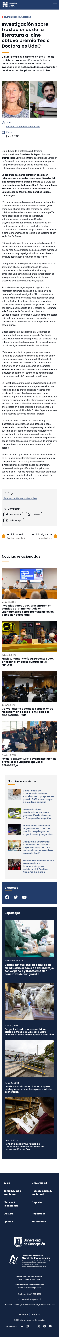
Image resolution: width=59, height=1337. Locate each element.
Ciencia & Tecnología (10, 1204)
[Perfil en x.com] (39, 1326)
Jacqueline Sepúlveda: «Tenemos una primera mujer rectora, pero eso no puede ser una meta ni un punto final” (38, 847)
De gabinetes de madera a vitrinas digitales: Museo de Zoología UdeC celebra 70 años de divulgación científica (29, 1032)
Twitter (36, 514)
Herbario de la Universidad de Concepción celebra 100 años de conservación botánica (24, 1147)
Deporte (37, 1202)
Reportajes (38, 1213)
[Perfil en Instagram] (27, 1326)
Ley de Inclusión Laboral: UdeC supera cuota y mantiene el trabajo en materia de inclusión (28, 1089)
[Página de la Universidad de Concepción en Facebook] (33, 1326)
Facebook (15, 514)
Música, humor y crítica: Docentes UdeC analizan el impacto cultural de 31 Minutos (28, 661)
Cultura (8, 1213)
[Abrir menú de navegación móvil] (55, 5)
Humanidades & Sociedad (17, 16)
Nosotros (23, 1314)
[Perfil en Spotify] (44, 1326)
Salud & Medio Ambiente (12, 1192)
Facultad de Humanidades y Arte (20, 498)
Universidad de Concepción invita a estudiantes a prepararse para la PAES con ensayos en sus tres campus (38, 796)
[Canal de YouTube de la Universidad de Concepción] (50, 1326)
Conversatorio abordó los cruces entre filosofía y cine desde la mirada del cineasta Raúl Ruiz (27, 711)
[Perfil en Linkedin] (21, 1326)
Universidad (39, 1183)
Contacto (35, 1314)
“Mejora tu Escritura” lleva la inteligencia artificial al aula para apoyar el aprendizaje (29, 761)
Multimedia (39, 1221)
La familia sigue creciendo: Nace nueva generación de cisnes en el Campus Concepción (37, 814)
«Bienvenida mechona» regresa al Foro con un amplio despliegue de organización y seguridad (38, 830)
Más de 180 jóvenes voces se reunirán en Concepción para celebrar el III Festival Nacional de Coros (38, 866)
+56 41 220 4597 (33, 1294)
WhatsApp (16, 520)
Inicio (6, 1183)
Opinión (8, 1221)
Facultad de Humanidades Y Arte (23, 126)
